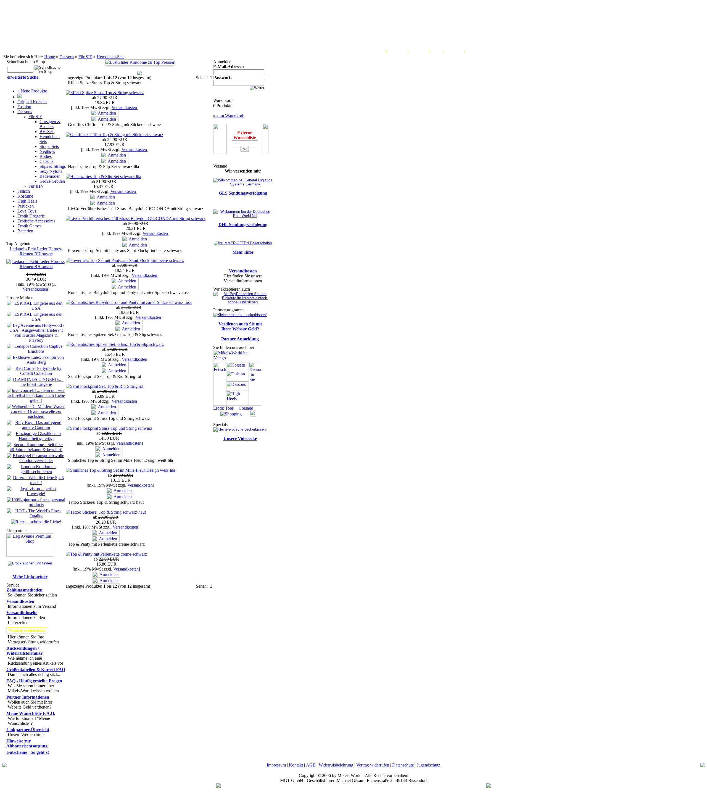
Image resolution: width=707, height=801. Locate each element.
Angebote (474, 51)
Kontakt (296, 765)
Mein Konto (375, 51)
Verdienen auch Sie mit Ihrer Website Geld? (240, 326)
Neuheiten (454, 51)
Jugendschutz (428, 765)
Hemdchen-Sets (110, 56)
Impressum (276, 765)
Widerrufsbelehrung (336, 765)
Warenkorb (397, 51)
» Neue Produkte (32, 91)
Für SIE (85, 56)
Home (49, 56)
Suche (436, 51)
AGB (311, 765)
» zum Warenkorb (228, 115)
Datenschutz (403, 765)
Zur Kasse (418, 51)
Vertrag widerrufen (372, 765)
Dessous (66, 56)
